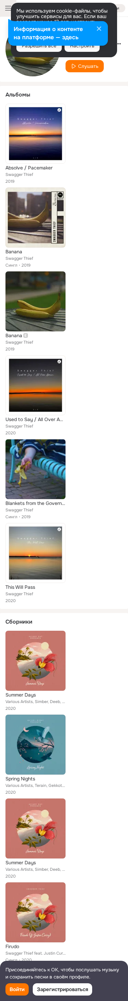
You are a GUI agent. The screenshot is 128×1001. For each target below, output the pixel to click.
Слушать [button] (88, 66)
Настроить (82, 46)
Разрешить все (39, 46)
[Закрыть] (99, 29)
